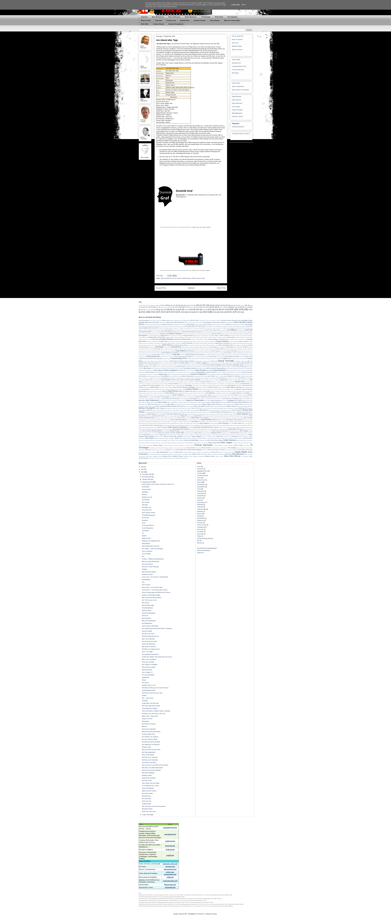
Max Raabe (181, 408)
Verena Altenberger (206, 452)
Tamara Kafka (150, 442)
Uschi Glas (249, 449)
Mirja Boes (188, 414)
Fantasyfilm (200, 491)
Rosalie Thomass (175, 431)
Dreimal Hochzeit (147, 670)
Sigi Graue (209, 434)
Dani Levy (235, 43)
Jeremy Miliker (180, 381)
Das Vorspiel (145, 502)
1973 (162, 307)
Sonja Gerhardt (196, 436)
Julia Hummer (216, 385)
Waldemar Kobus (159, 454)
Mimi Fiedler (159, 414)
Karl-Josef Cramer (166, 389)
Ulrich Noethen (197, 450)
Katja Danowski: (157, 391)
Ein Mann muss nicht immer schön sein (153, 713)
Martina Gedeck (172, 406)
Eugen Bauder (212, 352)
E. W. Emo (244, 347)
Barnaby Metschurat (214, 331)
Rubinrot (144, 494)
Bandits (144, 536)
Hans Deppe (207, 366)
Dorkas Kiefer (229, 347)
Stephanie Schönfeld (197, 438)
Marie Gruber (223, 402)
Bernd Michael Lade (192, 333)
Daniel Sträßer (196, 343)
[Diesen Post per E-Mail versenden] (168, 276)
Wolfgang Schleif (188, 456)
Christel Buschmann (240, 337)
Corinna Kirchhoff (233, 341)
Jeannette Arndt (245, 379)
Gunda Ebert (218, 363)
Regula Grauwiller (240, 427)
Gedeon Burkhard (189, 361)
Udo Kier (167, 449)
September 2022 (147, 482)
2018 (205, 312)
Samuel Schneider (170, 432)
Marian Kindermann (179, 402)
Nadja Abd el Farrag (169, 416)
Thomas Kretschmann (179, 445)
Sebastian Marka (243, 432)
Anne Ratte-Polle (234, 326)
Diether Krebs (222, 345)
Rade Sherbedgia (146, 427)
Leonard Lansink (216, 395)
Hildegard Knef (219, 374)
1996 (156, 309)
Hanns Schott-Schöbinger (170, 366)
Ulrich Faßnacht (188, 449)
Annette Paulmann (163, 328)
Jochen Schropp (248, 381)
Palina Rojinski (238, 419)
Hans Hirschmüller (214, 366)
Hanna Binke (206, 365)
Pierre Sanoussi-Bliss (222, 425)
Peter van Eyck (245, 423)
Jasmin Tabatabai (195, 380)
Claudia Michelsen (193, 341)
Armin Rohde (168, 330)
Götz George (153, 365)
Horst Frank (249, 374)
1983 (205, 307)
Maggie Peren (242, 398)
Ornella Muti (190, 419)
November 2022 (147, 477)
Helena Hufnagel (237, 370)
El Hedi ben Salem (204, 349)
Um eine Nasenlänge (148, 675)
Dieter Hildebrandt (207, 345)
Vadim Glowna (179, 452)
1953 (182, 305)
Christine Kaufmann (203, 339)
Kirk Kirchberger (245, 391)
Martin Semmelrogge (161, 406)
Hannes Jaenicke (143, 366)
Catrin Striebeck (188, 337)
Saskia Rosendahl (189, 432)
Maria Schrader (162, 402)
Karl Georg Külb (153, 389)
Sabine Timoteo (148, 432)
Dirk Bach (146, 347)
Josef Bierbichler (244, 383)
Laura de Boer (153, 395)
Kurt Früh (203, 393)
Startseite (144, 17)
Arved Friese (208, 330)
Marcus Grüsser (182, 400)
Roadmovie (200, 520)
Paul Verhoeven (187, 421)
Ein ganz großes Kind (148, 734)
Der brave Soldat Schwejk (149, 739)
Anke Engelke (248, 324)
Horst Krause (142, 376)
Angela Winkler (190, 324)
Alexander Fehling (226, 320)
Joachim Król (239, 381)
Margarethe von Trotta (234, 400)
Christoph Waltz (163, 341)
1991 (240, 307)
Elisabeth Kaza (234, 349)
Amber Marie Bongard (218, 322)
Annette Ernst (236, 63)
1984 (210, 307)
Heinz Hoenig (210, 370)
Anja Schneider (240, 324)
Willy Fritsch (228, 454)
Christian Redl (177, 339)
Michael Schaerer (199, 412)
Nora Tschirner (248, 418)
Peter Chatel (157, 423)
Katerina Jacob (222, 389)
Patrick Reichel (154, 421)
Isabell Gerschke (244, 376)
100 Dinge (145, 505)
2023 (142, 469)
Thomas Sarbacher (218, 445)
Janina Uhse (148, 379)
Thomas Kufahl (189, 445)
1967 (246, 305)
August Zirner (223, 330)
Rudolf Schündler (216, 431)
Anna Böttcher (156, 326)
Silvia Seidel (231, 434)
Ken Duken (207, 391)
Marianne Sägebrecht (206, 402)
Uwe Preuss (171, 452)
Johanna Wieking (164, 383)
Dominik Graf (184, 20)
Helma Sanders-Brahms (246, 370)
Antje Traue (209, 328)
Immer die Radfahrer (148, 788)
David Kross (219, 343)
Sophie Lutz (204, 436)
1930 (140, 305)
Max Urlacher (188, 408)
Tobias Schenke (206, 447)
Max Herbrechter (174, 408)
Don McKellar (201, 347)
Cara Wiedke (211, 335)
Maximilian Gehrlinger (233, 408)
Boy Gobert (150, 335)
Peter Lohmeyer (204, 423)
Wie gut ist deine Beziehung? (150, 561)
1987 (225, 307)
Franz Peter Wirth (148, 358)
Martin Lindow (152, 406)
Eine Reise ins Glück (148, 633)
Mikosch (144, 726)
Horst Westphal (165, 376)
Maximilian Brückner (223, 408)
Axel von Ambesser (156, 331)
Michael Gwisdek (156, 412)
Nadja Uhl (183, 416)
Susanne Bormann (237, 438)
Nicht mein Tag (146, 801)
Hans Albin (187, 366)
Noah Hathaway (233, 417)
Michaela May (226, 412)
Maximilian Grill (243, 408)
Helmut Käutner (150, 372)
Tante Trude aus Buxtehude (150, 626)
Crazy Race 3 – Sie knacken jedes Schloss (155, 590)
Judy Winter (188, 385)
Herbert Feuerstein (247, 372)
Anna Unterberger (217, 326)
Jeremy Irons (173, 381)
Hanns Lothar (160, 366)
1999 (173, 309)
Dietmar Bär (229, 345)
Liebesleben (145, 530)
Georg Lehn (214, 361)
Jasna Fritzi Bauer (205, 379)
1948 (157, 305)
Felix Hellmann (207, 354)
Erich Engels (166, 353)
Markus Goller (146, 20)
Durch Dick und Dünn (148, 662)
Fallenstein (163, 354)
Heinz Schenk (229, 370)
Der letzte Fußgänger (148, 773)
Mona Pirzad (210, 414)
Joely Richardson (155, 383)
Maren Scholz (224, 400)
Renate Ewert (142, 429)
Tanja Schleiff (164, 442)
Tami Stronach (157, 442)
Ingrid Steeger (204, 376)
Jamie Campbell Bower (196, 378)
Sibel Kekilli (177, 434)
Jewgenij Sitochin (222, 381)
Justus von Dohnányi (188, 387)
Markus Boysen (198, 404)
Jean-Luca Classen (214, 379)
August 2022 (146, 814)
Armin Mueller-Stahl (159, 330)
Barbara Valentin (205, 331)
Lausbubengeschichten (148, 690)
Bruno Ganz (171, 335)
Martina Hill (180, 406)
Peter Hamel (187, 423)
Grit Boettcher (192, 363)
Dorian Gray (207, 347)
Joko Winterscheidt (211, 383)
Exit (143, 556)
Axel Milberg (231, 330)
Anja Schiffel (234, 324)
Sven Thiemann (171, 440)
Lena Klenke (187, 395)
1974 (166, 307)
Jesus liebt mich (147, 510)
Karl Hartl (159, 389)
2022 (239, 312)
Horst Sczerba (157, 376)
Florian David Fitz (237, 36)
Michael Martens (191, 412)
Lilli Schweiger (165, 396)
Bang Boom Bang (147, 809)
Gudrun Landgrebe (201, 363)
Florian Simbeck (179, 356)
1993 (251, 307)
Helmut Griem (142, 372)
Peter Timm (231, 423)
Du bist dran (145, 517)
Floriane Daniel (195, 356)
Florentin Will (241, 354)
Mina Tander (166, 414)
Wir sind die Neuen (147, 564)
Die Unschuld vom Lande (149, 641)
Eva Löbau (228, 352)
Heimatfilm (200, 495)
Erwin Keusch (205, 352)
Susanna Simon (229, 438)
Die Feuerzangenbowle (148, 752)
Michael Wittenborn (216, 412)
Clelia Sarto (200, 341)
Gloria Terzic (162, 363)
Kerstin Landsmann (215, 391)
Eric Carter (152, 352)
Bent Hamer (185, 333)
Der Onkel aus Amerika (149, 724)
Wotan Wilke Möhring (232, 456)
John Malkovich (203, 383)
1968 (251, 305)
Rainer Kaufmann (162, 427)
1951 (171, 305)
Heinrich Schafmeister (190, 370)
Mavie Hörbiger (160, 408)
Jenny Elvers (161, 381)
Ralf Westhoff (205, 427)
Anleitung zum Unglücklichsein (151, 541)
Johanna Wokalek (173, 383)
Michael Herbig (237, 46)
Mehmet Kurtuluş (157, 410)
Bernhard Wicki (216, 333)
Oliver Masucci (182, 420)
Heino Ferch (181, 370)
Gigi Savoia (244, 361)
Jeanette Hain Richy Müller (234, 379)
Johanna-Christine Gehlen (185, 383)
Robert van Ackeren (208, 429)
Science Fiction (201, 525)
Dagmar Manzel (171, 343)
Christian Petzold (199, 20)
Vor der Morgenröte (147, 528)
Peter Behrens (150, 423)
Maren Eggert (207, 400)
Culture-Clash (201, 480)
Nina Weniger (225, 417)
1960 (221, 305)
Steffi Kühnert (149, 438)
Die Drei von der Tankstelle (150, 760)
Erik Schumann (174, 352)
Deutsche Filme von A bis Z (241, 133)
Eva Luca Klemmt (220, 352)
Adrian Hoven (166, 320)
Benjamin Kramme (155, 333)
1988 (230, 307)
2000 (179, 309)
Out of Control (146, 584)
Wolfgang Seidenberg (198, 456)
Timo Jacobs (177, 447)
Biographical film (202, 471)
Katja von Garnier (184, 391)
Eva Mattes (233, 352)
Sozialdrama (234, 436)
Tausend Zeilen (146, 489)
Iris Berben (229, 376)
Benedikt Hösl (147, 333)
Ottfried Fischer (216, 419)
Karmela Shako (181, 389)
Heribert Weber (186, 374)
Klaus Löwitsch (153, 393)
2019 (214, 312)
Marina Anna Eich (153, 404)
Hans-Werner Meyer (201, 368)
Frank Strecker (220, 356)
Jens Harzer (167, 381)
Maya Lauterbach (147, 410)
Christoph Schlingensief (152, 341)
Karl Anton (146, 389)
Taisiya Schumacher (247, 440)
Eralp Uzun (249, 351)
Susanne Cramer (247, 438)
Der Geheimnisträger (148, 605)
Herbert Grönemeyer (153, 374)
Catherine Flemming (179, 337)
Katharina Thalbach (241, 389)
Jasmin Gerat (175, 379)
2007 (223, 309)
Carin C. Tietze (219, 335)
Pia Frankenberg (205, 425)
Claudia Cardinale (184, 341)
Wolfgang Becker (157, 456)
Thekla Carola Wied (214, 442)
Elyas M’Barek (190, 351)
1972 (156, 307)
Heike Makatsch (158, 370)
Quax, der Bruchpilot (148, 755)
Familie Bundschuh (238, 126)
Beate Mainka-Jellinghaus (246, 331)
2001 (185, 309)
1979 (186, 307)
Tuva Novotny (162, 449)
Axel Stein (148, 332)
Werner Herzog (173, 454)
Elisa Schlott (227, 349)
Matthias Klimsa (239, 406)
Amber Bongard (207, 322)
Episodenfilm (201, 487)
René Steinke (148, 429)
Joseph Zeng (164, 385)
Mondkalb (145, 520)
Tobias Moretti (191, 447)
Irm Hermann (236, 376)
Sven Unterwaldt (179, 440)
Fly (143, 533)
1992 (246, 307)
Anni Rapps (180, 328)
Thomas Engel (244, 442)
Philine (144, 680)
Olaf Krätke (155, 419)
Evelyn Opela (142, 354)
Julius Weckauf (177, 387)
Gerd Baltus (238, 361)
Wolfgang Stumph (210, 456)
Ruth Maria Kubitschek (234, 431)
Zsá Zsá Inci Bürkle (174, 458)
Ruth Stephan (244, 431)
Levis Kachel (234, 395)
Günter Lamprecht (161, 365)
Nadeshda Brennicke (158, 416)
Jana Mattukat (249, 378)
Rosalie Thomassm (185, 431)
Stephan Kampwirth (169, 438)
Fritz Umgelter (158, 361)
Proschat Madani (243, 425)
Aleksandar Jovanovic (205, 320)
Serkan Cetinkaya (154, 434)
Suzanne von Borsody (154, 440)
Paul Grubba (167, 421)
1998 (168, 309)
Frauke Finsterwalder (200, 358)
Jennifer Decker (146, 381)
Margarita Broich (245, 400)
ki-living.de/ (170, 849)
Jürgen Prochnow (213, 387)
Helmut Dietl (236, 83)
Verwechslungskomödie (204, 538)
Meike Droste (164, 410)
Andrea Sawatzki (239, 322)
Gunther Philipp (224, 363)
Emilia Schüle (207, 351)
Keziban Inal (223, 391)
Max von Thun (195, 408)
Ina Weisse (184, 376)
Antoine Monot (216, 328)
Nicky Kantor (246, 416)
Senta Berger (146, 434)
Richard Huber (160, 429)
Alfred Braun (163, 322)
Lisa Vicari (219, 396)
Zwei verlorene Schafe (148, 512)
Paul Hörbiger (173, 421)
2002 (191, 309)
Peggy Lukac (233, 421)
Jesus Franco (214, 381)
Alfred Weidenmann (179, 322)
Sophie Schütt (227, 436)
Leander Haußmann (178, 395)
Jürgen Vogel (229, 387)
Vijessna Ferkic (230, 452)
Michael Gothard (148, 412)
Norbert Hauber (142, 419)
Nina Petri (219, 417)
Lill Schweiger (151, 396)
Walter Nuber (167, 454)
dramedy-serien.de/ (170, 864)
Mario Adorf (170, 404)
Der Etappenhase (147, 623)
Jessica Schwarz (206, 381)
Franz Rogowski (157, 358)
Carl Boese (226, 335)
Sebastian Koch (226, 432)
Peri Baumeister (240, 421)
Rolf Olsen (239, 429)
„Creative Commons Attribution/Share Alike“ (182, 227)
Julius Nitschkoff (169, 387)
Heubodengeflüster (147, 608)
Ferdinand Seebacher (217, 354)
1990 (235, 307)
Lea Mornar (160, 395)
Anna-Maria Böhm (226, 326)
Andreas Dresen (158, 24)
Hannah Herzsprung (227, 365)
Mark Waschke (190, 404)
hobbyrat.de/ (170, 841)
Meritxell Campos (212, 410)
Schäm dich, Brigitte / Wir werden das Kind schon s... (158, 657)
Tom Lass (218, 447)
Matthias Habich (231, 406)
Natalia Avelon (190, 416)
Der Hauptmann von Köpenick (151, 744)
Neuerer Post (161, 288)
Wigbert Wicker (188, 454)
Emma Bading (223, 351)
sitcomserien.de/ (170, 869)
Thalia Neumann (197, 442)
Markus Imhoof (223, 404)
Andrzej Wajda (174, 324)
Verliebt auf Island (147, 574)
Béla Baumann (197, 335)
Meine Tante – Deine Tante (150, 716)
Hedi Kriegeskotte (248, 368)
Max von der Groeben (205, 408)
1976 (175, 307)
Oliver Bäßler (161, 419)
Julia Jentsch (231, 385)
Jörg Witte (205, 387)
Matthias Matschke (248, 406)
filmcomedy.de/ (170, 885)
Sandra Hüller (180, 433)
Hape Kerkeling (221, 368)
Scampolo (145, 700)
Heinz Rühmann (237, 103)
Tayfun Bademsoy (180, 442)
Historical (200, 498)
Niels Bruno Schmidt (159, 417)
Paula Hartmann (202, 421)
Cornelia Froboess (243, 341)
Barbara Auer (171, 331)
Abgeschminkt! (146, 538)
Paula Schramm (218, 421)
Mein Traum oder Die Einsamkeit (151, 597)
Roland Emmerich (224, 429)
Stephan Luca (179, 438)
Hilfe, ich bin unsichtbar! (149, 659)
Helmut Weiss (167, 372)
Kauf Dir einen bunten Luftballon (151, 770)
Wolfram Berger (219, 456)
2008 (231, 309)
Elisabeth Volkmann (243, 349)
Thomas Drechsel (237, 442)
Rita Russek (192, 429)
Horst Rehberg (149, 376)
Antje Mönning (202, 328)
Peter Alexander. (143, 423)
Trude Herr (148, 449)
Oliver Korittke (174, 419)
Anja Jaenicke (221, 324)
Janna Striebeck (156, 379)
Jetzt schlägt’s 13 (147, 672)
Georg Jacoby (206, 361)
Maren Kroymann (216, 400)
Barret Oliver (222, 331)
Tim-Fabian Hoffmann (168, 447)
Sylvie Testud (210, 440)
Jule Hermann (196, 385)
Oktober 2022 (146, 479)
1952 (176, 305)
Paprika (144, 695)
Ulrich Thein (204, 449)
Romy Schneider (147, 431)
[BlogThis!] (170, 276)
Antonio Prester (246, 328)
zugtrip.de (170, 855)
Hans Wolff (160, 368)
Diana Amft (183, 345)
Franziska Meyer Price (239, 66)
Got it (244, 4)
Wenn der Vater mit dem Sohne (151, 749)
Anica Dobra (207, 324)
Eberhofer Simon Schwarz (147, 349)
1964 (236, 305)
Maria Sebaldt (171, 402)
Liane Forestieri (242, 395)
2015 (182, 312)
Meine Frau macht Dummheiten (151, 731)
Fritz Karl (145, 361)
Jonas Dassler (228, 383)
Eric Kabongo (158, 352)
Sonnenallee (145, 487)
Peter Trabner (238, 423)
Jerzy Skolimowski (196, 381)
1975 (170, 307)
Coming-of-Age (201, 475)
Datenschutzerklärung (203, 550)
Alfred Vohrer (169, 322)
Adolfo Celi (159, 320)
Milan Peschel (152, 414)
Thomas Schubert (228, 445)
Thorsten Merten (238, 445)
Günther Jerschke (177, 365)
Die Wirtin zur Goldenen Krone (151, 649)
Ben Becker (141, 333)
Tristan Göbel (142, 449)
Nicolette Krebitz (149, 418)
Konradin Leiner (161, 393)
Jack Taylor (159, 378)
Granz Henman (169, 363)
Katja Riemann (236, 96)
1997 (162, 309)
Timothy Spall (183, 447)
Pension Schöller (147, 631)
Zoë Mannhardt (166, 458)
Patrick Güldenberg (146, 421)
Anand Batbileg (229, 322)
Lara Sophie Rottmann (235, 393)
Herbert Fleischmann (143, 374)
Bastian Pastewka (230, 331)
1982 (200, 307)
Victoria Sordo (200, 278)
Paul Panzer (180, 421)
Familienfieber (146, 579)
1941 (148, 305)
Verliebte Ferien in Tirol (148, 685)
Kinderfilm (200, 504)
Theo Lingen (236, 106)
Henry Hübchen (231, 372)
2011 (143, 312)
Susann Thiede (221, 438)
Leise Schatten (146, 554)
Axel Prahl (248, 330)
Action (199, 466)
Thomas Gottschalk (147, 445)
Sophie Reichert (212, 436)
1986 (221, 307)
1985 (215, 307)
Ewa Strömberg (149, 354)
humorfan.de (170, 846)
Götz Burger (146, 365)
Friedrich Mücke (186, 278)
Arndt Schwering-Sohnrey (178, 330)
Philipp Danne (182, 425)
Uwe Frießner (153, 452)
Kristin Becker (186, 393)
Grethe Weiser (185, 363)
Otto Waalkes (230, 419)
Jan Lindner (235, 378)
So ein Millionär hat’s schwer (150, 785)
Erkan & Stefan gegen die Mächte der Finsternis (156, 592)
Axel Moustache (240, 330)
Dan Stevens (179, 343)
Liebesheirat (145, 677)
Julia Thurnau (146, 387)
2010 (250, 309)
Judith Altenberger (180, 385)
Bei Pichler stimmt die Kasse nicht (152, 693)
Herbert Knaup (163, 374)
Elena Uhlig (219, 349)
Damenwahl (145, 721)
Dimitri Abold (245, 345)
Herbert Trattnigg (172, 374)
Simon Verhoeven (174, 17)
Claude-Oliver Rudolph (173, 341)
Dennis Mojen (158, 345)
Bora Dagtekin (232, 17)
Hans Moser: (228, 366)
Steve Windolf (213, 438)
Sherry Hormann (237, 49)
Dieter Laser (215, 345)
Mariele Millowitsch (243, 402)
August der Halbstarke (148, 644)
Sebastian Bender (206, 432)
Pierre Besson (213, 425)
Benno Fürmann (176, 334)
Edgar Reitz (173, 349)
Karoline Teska (210, 389)
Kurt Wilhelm (218, 393)
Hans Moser (222, 366)
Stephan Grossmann (159, 438)
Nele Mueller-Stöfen (219, 416)
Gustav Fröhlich (232, 363)
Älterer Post (221, 288)
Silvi (143, 582)
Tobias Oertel (198, 447)
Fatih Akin (158, 20)
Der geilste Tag (146, 507)
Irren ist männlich (147, 551)
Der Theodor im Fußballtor (149, 664)
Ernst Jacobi (177, 278)
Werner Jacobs (181, 454)
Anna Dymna (163, 326)
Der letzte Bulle (146, 798)
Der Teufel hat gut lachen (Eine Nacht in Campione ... (157, 628)
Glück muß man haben (148, 667)
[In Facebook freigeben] (174, 276)
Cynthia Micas (164, 343)
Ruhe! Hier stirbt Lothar (149, 811)
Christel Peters (248, 337)
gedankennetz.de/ (170, 828)
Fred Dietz (207, 358)
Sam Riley (154, 432)
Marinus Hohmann (162, 404)
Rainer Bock (154, 427)
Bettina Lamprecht (225, 333)
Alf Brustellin (155, 322)
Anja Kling (228, 324)
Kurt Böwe (198, 393)
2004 (203, 309)
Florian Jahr (171, 356)
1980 (191, 307)
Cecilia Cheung (196, 337)
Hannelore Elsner (238, 365)
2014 (173, 312)
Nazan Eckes (206, 416)
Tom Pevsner (224, 447)
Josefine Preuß (146, 385)
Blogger (215, 914)
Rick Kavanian (184, 429)
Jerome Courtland (188, 381)
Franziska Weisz (191, 358)
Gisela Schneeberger (153, 363)
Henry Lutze (238, 372)
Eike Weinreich (195, 349)
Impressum (200, 552)
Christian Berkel (155, 339)
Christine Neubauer (213, 339)
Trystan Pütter (155, 449)
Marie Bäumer (216, 402)
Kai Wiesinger (238, 387)
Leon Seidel (207, 395)
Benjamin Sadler (164, 333)
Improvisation (201, 502)
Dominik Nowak (184, 347)
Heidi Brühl (141, 370)
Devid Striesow (175, 345)
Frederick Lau (226, 358)
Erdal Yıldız (141, 352)
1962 (231, 305)
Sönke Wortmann (191, 17)
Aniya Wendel (214, 324)
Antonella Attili (238, 328)
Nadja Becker (177, 416)
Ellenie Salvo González (162, 351)
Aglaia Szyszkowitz (175, 320)
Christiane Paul (194, 339)
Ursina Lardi (228, 449)
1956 (197, 305)
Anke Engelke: (142, 326)
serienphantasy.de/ (170, 881)
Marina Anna (144, 404)
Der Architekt (146, 499)
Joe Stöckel (141, 383)
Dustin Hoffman (237, 347)
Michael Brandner (237, 410)
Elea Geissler (213, 349)
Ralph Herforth (214, 427)
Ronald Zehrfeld (156, 431)
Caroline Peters (161, 337)
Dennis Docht (151, 345)
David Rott (226, 343)
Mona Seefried (216, 414)
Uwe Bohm (147, 452)
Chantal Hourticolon (213, 337)
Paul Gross (161, 421)
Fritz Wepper (165, 361)
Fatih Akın (182, 354)
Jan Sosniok (241, 378)
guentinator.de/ (170, 834)
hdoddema (201, 914)
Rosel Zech (193, 431)
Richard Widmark (168, 429)
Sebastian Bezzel (216, 433)
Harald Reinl (236, 368)
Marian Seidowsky (188, 402)
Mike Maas (144, 414)
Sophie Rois (219, 436)
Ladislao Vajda (225, 393)
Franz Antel (236, 356)
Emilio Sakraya (215, 351)
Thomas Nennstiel (238, 69)
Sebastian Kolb (234, 432)
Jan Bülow (213, 378)
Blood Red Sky (146, 796)
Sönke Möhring (219, 440)
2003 (198, 309)
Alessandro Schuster (216, 320)
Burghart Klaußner (189, 335)
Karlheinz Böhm (174, 389)
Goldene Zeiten (146, 804)
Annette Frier (155, 328)
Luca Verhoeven (175, 398)
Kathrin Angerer (150, 391)
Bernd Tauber (208, 333)
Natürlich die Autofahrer (149, 778)
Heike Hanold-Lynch (149, 370)
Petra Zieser (166, 425)
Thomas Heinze (158, 445)
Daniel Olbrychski (187, 343)
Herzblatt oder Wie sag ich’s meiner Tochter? (155, 688)
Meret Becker (203, 410)
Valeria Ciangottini (187, 452)
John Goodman (195, 383)
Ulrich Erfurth (179, 449)
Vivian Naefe (236, 59)
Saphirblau (145, 492)
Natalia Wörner (198, 416)
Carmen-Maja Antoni (143, 337)
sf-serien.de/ (170, 866)
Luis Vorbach (201, 398)
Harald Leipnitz (229, 368)
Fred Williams (219, 358)
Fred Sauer (213, 358)
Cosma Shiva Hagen (148, 343)
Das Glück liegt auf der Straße (151, 706)
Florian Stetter (188, 356)
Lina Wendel (178, 396)
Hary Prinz (241, 368)
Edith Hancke (179, 349)
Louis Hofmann (166, 398)
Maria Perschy (154, 402)
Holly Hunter (244, 374)
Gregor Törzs (176, 363)
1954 (187, 305)
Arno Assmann (193, 330)
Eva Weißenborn (241, 352)
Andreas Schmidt (166, 324)
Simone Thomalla (169, 436)
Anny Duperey (195, 328)
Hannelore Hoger (248, 365)
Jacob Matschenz (172, 378)
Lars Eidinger (246, 393)
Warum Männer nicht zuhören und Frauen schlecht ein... (158, 484)
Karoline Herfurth (192, 389)
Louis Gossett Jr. (157, 398)
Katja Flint (164, 391)
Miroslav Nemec (195, 414)
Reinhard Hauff (248, 427)
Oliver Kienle (167, 419)
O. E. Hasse (149, 419)
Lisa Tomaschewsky (211, 396)
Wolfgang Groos (167, 456)
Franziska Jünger (166, 358)
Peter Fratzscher (180, 423)
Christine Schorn (223, 339)
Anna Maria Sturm (200, 326)
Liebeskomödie (143, 396)
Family (199, 489)
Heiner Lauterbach (170, 370)
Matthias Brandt (222, 406)
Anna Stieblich (209, 326)
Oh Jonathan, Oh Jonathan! (150, 737)
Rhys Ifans (154, 429)
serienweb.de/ (170, 887)
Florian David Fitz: (164, 356)
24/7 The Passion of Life (149, 600)
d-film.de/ (170, 877)
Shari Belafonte (170, 434)
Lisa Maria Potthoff (200, 396)
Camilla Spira (205, 335)
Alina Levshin (188, 322)
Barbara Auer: (178, 331)
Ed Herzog (157, 349)
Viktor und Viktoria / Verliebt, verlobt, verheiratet (156, 711)
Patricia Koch (246, 419)
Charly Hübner (231, 337)
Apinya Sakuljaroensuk (149, 330)
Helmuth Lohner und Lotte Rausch (187, 372)
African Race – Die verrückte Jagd (152, 587)
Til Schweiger (205, 17)
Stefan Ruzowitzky (243, 436)
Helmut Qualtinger (159, 372)
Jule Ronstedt (203, 385)
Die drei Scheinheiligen (148, 613)
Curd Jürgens (157, 343)
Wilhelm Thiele (196, 454)
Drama (199, 482)
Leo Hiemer (194, 395)
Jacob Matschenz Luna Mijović (183, 378)
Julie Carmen (162, 387)
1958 (211, 305)
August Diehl (216, 330)
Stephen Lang (206, 438)
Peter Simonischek (213, 423)
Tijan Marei (246, 445)
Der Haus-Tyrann (147, 780)
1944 (153, 305)
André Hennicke (182, 324)
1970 (146, 307)
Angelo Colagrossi (199, 324)
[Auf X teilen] (172, 276)
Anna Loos (182, 326)
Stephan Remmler (187, 438)
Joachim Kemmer (230, 381)
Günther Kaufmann (187, 365)
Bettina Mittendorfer (234, 333)
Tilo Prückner (160, 447)
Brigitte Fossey (156, 335)
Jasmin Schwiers (184, 379)
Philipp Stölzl (198, 425)
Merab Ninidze (187, 410)
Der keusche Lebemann (149, 729)
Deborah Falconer (248, 343)
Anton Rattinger (231, 328)
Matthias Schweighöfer (147, 408)
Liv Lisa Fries (233, 396)
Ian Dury (178, 376)
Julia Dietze (209, 385)
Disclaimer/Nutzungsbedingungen (207, 548)
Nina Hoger (188, 417)
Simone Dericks (159, 436)
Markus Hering (215, 404)
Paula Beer (195, 421)
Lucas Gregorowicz (184, 398)
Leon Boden (200, 395)
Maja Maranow (249, 398)
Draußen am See (147, 497)
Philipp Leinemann (190, 425)
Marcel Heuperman (163, 400)
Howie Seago (173, 376)
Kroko (143, 523)
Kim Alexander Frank (231, 391)
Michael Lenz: (177, 412)
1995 (151, 309)
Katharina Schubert (230, 389)
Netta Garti (226, 416)
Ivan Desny (144, 378)
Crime (199, 477)
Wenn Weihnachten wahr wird (150, 546)
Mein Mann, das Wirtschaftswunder (152, 767)
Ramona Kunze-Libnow (224, 427)
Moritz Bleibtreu (242, 414)
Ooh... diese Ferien (147, 698)
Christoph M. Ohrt (242, 339)
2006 (216, 309)
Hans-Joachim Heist (168, 368)
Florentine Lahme (248, 354)
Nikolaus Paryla (173, 417)
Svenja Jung (187, 440)
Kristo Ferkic (193, 393)
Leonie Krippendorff (225, 395)
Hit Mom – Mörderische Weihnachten (153, 559)
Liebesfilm (249, 395)
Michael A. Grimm (227, 410)
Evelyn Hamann (248, 352)
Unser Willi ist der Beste (149, 762)
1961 (226, 305)
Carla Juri (241, 335)
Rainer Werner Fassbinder (240, 90)
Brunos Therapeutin (178, 335)
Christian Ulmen (185, 339)
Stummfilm (200, 534)
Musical (199, 513)
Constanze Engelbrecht (209, 341)
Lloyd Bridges (246, 396)
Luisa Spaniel (208, 398)
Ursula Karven (234, 449)
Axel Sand (142, 332)
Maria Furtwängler (146, 402)
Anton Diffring (223, 328)
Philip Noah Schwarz (174, 425)
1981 (195, 307)
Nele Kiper (211, 416)
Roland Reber (232, 429)
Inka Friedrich (211, 376)
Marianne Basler (197, 402)
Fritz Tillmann (151, 361)
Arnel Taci (187, 330)
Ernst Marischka (188, 352)
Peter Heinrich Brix (194, 423)
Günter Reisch (169, 365)
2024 (142, 467)
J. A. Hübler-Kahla (151, 378)
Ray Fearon (233, 427)
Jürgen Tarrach (221, 387)
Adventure (200, 469)
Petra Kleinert (146, 425)
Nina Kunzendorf (213, 417)
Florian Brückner (142, 356)
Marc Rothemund (158, 17)
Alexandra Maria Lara (145, 322)
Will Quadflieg (204, 454)
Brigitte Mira (164, 335)
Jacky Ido (164, 378)
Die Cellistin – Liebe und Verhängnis (152, 548)
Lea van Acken (167, 395)
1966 (241, 305)
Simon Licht (245, 434)
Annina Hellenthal (187, 328)
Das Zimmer (145, 603)
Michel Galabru (233, 412)
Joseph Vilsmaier (155, 385)
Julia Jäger (238, 385)
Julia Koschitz (245, 385)
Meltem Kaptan (179, 410)
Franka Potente (228, 356)
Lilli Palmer (157, 396)
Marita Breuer (183, 404)
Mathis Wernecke (215, 406)
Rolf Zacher (245, 429)
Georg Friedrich (199, 361)
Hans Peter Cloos (242, 366)
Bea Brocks (237, 331)
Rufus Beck (225, 431)
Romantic (200, 522)
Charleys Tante (146, 747)
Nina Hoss (195, 418)
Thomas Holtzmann (168, 445)
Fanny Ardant (169, 354)
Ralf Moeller (190, 427)
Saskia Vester (197, 432)
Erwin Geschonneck (197, 352)
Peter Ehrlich (163, 423)
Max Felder (167, 408)
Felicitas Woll (189, 354)
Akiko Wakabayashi (184, 320)
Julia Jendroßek (223, 385)
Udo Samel (173, 449)
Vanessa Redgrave (196, 452)
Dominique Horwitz (193, 347)
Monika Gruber (232, 414)
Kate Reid (216, 389)
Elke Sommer (148, 351)
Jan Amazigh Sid (207, 378)
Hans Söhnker (154, 368)
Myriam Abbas (148, 416)
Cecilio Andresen (204, 337)
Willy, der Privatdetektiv (149, 621)
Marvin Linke (197, 406)
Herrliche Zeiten (146, 610)
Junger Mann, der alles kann (150, 703)
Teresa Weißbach (189, 442)
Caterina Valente (170, 337)
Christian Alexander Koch (144, 339)
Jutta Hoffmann (199, 387)
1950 (166, 305)
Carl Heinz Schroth (234, 335)
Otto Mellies (223, 419)
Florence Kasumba (232, 354)
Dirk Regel (235, 73)
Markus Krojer (239, 404)
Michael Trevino (207, 412)
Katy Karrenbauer (200, 391)
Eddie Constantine (165, 349)
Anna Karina (176, 326)
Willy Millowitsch (237, 113)
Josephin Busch (171, 385)
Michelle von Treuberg (244, 412)
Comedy (199, 473)
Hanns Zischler (180, 366)
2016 (162, 278)
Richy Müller (176, 429)
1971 (151, 307)
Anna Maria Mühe (190, 326)
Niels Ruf (167, 417)
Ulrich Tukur (211, 449)
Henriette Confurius (210, 372)
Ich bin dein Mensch (148, 525)
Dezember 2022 (147, 474)
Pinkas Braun (230, 425)
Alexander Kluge (236, 320)
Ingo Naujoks (197, 376)
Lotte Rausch (142, 398)
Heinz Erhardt (236, 100)
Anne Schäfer (242, 326)
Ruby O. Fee (208, 431)
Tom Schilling (232, 448)
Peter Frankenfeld (171, 423)
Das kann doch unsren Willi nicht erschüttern (155, 765)
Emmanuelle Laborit (242, 351)
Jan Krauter (229, 378)
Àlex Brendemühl (183, 458)
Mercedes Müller (195, 410)
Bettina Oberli (242, 333)
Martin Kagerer (145, 406)
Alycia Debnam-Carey (197, 322)
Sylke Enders (195, 440)
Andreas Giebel (148, 324)
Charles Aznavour (222, 337)
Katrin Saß (192, 391)
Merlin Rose (219, 410)
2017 (197, 312)
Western (199, 543)
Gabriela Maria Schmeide (176, 361)
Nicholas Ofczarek (239, 416)
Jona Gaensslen (220, 383)
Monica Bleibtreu (225, 414)
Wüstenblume (146, 543)
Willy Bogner (222, 454)
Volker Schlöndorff (238, 86)
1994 (142, 309)
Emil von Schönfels (199, 351)
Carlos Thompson (248, 335)
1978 (180, 307)
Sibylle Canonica (185, 434)
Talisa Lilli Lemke (143, 442)
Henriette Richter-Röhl (222, 372)
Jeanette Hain (223, 380)
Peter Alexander (248, 421)
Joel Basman (148, 383)
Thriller (194, 278)
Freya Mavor (234, 358)
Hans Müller (234, 366)
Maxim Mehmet (214, 408)
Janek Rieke (142, 379)
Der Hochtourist (146, 618)
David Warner (233, 343)
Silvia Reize (225, 434)
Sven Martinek (163, 440)
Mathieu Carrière (205, 406)
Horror (199, 500)
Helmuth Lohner (174, 372)
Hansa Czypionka (211, 368)
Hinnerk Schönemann (235, 374)
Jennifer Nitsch (154, 381)
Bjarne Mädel (249, 333)
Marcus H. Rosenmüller (232, 20)
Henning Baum (200, 372)
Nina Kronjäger (203, 417)
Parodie (199, 516)
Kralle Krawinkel (178, 393)
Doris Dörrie (213, 347)
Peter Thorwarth (237, 39)
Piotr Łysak (236, 425)
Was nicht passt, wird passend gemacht (154, 806)
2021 (229, 312)
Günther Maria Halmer (197, 365)
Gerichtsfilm (200, 493)
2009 (241, 309)
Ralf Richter (197, 427)
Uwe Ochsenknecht (162, 452)
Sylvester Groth (203, 440)
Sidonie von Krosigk (194, 434)
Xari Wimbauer (244, 456)
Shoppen (144, 569)
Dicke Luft (145, 615)
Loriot (251, 396)
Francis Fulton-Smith (204, 356)
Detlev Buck (219, 17)
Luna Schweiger (233, 398)
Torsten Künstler (248, 447)
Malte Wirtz (145, 24)
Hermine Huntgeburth (176, 24)
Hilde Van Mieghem (211, 374)
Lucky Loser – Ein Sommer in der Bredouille (155, 577)
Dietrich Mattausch (237, 345)
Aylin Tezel (164, 331)
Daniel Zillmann (203, 343)
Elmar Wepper (171, 351)
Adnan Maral (153, 320)
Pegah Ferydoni (226, 421)
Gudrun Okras (211, 363)
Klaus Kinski (146, 393)
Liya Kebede (239, 396)
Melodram (200, 511)
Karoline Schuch (202, 389)
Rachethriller (200, 518)
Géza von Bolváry (241, 363)
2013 (163, 312)
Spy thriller (200, 531)
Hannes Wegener (153, 366)
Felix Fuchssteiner (199, 354)
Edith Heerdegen (187, 349)
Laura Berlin (146, 395)
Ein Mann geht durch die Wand (151, 742)
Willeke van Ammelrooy (213, 454)
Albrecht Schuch (194, 320)
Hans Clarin (201, 366)
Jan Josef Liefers (221, 378)
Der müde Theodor (147, 793)
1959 (216, 305)
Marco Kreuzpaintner (173, 400)
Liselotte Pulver (226, 396)
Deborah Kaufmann (143, 345)
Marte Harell (246, 404)
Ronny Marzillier (165, 431)
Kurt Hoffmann (210, 393)
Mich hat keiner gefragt (148, 572)
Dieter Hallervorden (198, 345)
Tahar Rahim (240, 440)
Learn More (235, 4)
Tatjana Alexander (171, 442)
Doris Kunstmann (221, 347)
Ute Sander (141, 452)
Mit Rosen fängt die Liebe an (150, 636)
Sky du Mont (178, 436)
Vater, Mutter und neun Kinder (150, 783)
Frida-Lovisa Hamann (242, 358)
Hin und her (145, 682)
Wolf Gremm (149, 456)
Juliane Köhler (154, 387)
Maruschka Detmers (188, 406)
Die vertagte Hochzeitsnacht (150, 654)
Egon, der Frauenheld (148, 639)
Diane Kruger (190, 345)
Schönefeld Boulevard (148, 515)
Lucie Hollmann (193, 398)
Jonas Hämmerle (236, 383)
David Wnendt (240, 343)
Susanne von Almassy (144, 440)
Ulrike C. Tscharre (220, 449)
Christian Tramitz (237, 116)
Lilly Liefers (172, 396)
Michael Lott (184, 412)
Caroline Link (171, 20)
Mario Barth (177, 404)
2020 (222, 312)
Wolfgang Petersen (177, 456)
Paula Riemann (210, 421)
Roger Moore (216, 429)
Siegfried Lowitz (203, 434)
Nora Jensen (240, 417)
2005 (209, 309)
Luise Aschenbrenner (217, 398)
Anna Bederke (149, 326)
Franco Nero (212, 356)
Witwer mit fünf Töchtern (149, 791)
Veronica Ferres (215, 452)
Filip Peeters (225, 354)
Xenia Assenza (152, 458)
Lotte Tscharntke (149, 398)
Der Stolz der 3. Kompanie (150, 757)
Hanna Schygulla (216, 365)
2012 (153, 312)
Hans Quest (147, 368)
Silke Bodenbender (217, 434)
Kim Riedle (239, 391)
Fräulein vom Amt (147, 718)
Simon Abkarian (238, 434)
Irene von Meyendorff (221, 376)
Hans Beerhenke (194, 366)
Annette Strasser (173, 328)
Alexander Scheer (247, 320)
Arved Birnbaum (201, 330)
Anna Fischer (170, 326)
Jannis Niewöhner (166, 380)
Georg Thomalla (237, 110)
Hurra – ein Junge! (147, 651)
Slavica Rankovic (187, 436)
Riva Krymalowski (199, 429)
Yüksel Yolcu (159, 458)
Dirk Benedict (152, 347)
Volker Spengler (151, 454)
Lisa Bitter (184, 396)
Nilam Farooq (181, 417)
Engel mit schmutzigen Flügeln (151, 595)
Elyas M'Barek (180, 351)
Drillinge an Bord (147, 775)
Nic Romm (232, 416)
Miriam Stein (181, 414)
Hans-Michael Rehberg (190, 368)
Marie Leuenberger (232, 402)
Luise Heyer (225, 398)
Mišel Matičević (202, 414)
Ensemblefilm (201, 484)
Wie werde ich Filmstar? (149, 646)
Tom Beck (213, 447)
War (198, 540)
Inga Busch (190, 376)
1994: (147, 309)
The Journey (205, 442)
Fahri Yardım (156, 354)
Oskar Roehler (215, 20)
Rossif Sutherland (200, 431)
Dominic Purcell (167, 347)
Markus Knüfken (231, 404)
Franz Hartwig (242, 356)
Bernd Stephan (201, 333)
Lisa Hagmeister (190, 396)
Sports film (200, 529)
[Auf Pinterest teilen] (176, 276)
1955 (192, 305)
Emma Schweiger (232, 351)
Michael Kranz (170, 412)
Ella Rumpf (154, 351)
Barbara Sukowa (196, 331)
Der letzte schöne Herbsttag (150, 566)
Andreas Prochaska (156, 324)
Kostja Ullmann (169, 393)
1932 (144, 305)
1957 (204, 305)
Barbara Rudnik (186, 331)
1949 (161, 305)
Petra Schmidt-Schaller (156, 425)
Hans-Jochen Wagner (178, 368)
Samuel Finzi (161, 432)
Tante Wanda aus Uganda (149, 708)
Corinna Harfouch (222, 341)
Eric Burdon (147, 352)
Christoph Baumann (233, 339)
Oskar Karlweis (197, 419)
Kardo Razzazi (245, 387)
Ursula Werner (242, 449)
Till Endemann (152, 447)
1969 (141, 307)
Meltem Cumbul (172, 410)
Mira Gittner (173, 414)
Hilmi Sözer (227, 374)
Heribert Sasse (179, 374)
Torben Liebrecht (240, 447)
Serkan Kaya (162, 434)
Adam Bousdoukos (144, 320)
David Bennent (211, 343)
